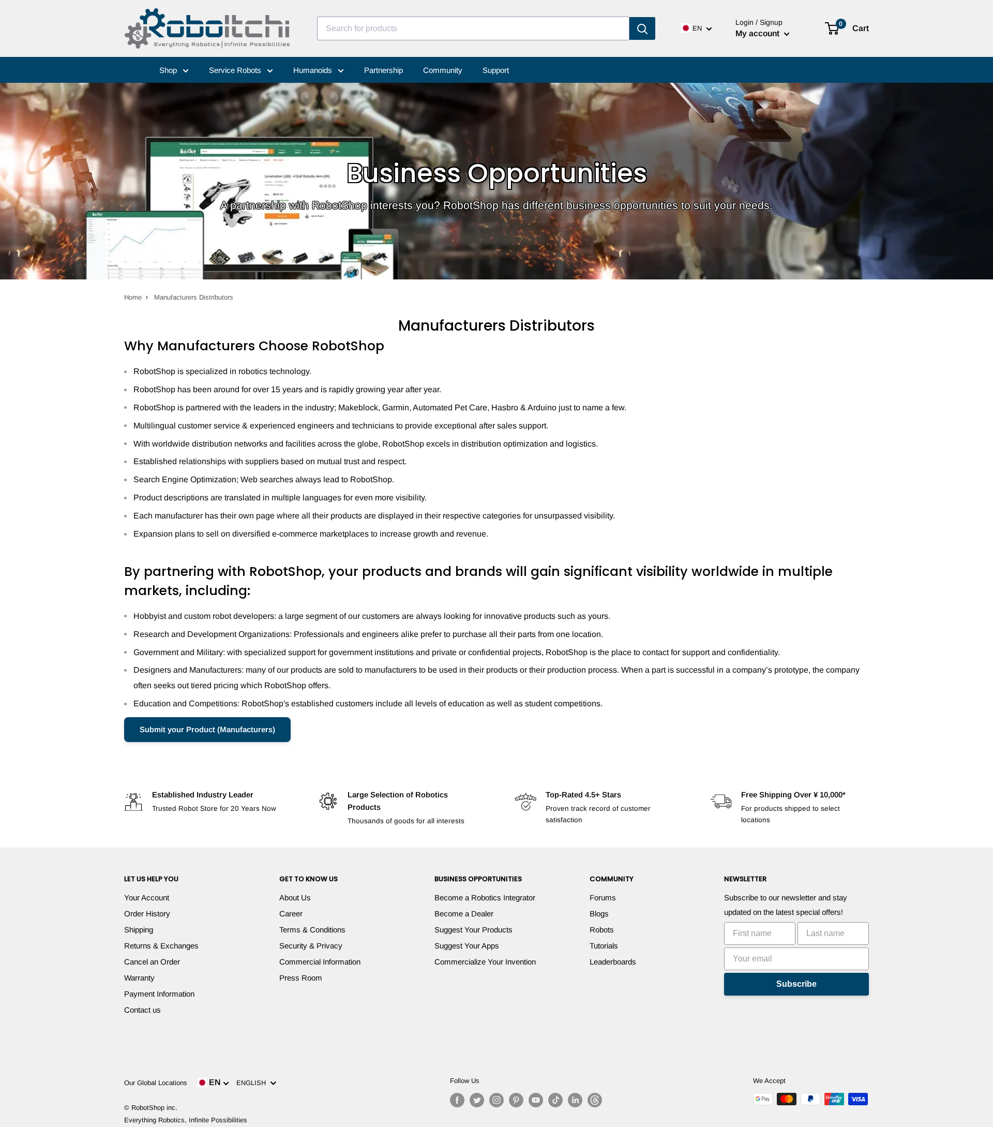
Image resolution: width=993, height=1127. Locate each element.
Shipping (138, 929)
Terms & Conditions (312, 929)
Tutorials (604, 945)
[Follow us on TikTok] (555, 1100)
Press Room (300, 977)
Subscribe (796, 984)
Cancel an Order (152, 961)
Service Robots (236, 70)
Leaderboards (613, 961)
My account (758, 33)
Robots (602, 929)
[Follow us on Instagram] (496, 1100)
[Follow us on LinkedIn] (575, 1100)
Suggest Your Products (473, 929)
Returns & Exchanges (161, 945)
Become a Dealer (463, 913)
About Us (295, 897)
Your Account (146, 897)
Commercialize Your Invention (485, 961)
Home (133, 297)
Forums (603, 897)
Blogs (599, 913)
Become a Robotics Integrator (484, 897)
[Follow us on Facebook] (457, 1100)
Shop (169, 70)
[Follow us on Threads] (595, 1100)
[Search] (642, 28)
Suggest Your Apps (466, 945)
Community (442, 70)
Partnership (383, 70)
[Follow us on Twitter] (477, 1100)
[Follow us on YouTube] (536, 1100)
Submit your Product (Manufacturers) (207, 729)
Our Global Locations (155, 1083)
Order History (147, 913)
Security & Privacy (310, 945)
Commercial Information (319, 961)
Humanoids (313, 70)
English (253, 1083)
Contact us (142, 1009)
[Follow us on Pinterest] (516, 1100)
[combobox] (473, 28)
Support (496, 70)
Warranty (139, 977)
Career (291, 913)
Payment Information (159, 993)
